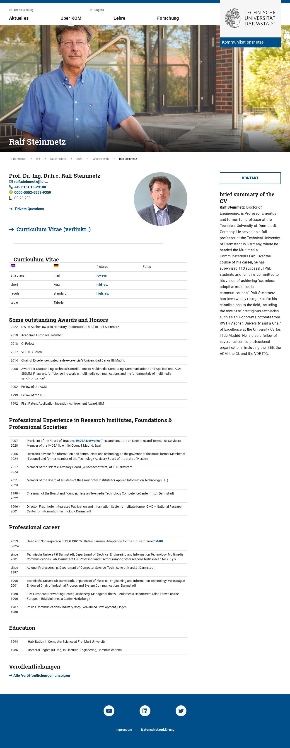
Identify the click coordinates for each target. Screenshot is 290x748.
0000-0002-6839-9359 (32, 192)
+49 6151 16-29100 (30, 187)
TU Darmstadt (17, 158)
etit (38, 158)
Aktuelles (19, 18)
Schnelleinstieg (23, 10)
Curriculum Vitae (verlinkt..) (54, 229)
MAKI (159, 541)
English (99, 10)
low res (102, 275)
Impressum (124, 729)
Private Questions (29, 209)
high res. (103, 293)
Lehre (119, 18)
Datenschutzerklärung (157, 729)
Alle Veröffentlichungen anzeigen (41, 675)
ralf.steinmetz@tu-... (31, 182)
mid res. (102, 284)
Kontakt (250, 178)
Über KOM (71, 18)
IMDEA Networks (88, 441)
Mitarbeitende (100, 158)
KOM (79, 158)
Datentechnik (58, 158)
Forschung (168, 18)
